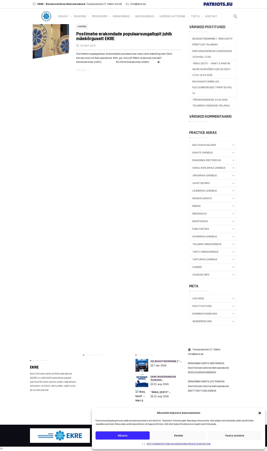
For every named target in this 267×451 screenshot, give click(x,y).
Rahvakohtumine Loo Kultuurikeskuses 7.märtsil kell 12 (212, 87)
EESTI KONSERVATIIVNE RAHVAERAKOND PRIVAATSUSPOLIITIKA (179, 444)
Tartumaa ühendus (204, 259)
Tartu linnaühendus (205, 251)
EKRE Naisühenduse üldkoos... (163, 378)
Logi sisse (198, 298)
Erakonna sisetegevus (206, 160)
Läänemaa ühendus (204, 190)
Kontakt (211, 16)
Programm (99, 16)
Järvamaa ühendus (204, 175)
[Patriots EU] (218, 4)
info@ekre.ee (138, 4)
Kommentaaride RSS (204, 313)
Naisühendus (144, 16)
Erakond (80, 16)
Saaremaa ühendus (204, 236)
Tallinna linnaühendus (206, 244)
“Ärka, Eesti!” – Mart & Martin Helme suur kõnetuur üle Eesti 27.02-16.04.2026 (211, 69)
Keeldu (178, 435)
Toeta (195, 16)
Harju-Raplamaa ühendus (208, 167)
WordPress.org (202, 321)
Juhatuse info (201, 183)
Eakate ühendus (202, 152)
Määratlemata (202, 198)
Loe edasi (81, 70)
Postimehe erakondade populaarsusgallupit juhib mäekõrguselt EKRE (124, 36)
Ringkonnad (121, 16)
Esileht (63, 16)
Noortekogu (200, 221)
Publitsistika (200, 228)
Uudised (82, 26)
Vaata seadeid (234, 435)
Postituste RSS (202, 306)
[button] (260, 413)
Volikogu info (200, 274)
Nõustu (123, 435)
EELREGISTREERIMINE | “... (166, 361)
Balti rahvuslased (204, 145)
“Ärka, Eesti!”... (161, 392)
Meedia (196, 206)
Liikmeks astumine (172, 16)
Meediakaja (199, 213)
